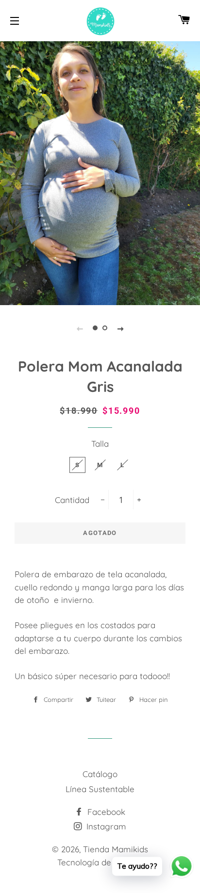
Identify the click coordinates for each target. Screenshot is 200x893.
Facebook (105, 812)
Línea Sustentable (100, 789)
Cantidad (72, 500)
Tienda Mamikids (115, 849)
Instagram (105, 826)
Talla (100, 443)
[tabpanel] (100, 172)
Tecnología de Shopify (100, 862)
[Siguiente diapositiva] (120, 328)
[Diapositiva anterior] (79, 328)
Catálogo (100, 774)
